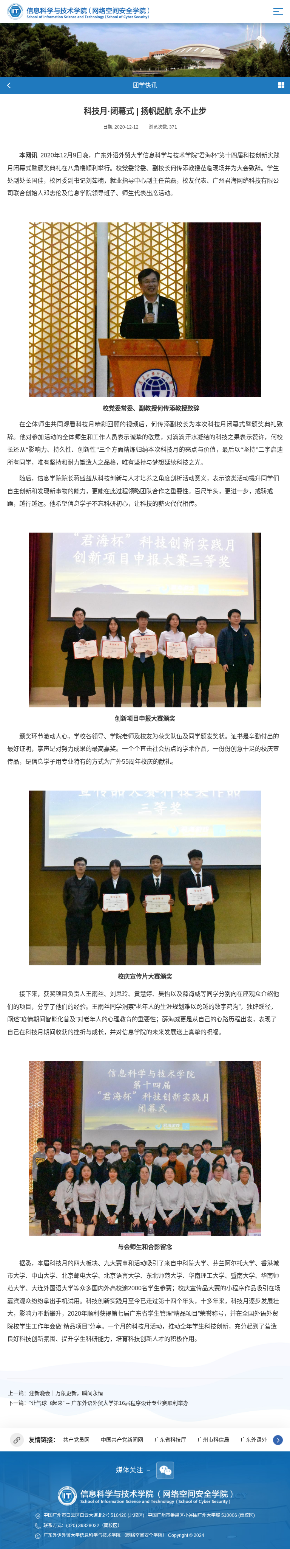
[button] (278, 1440)
